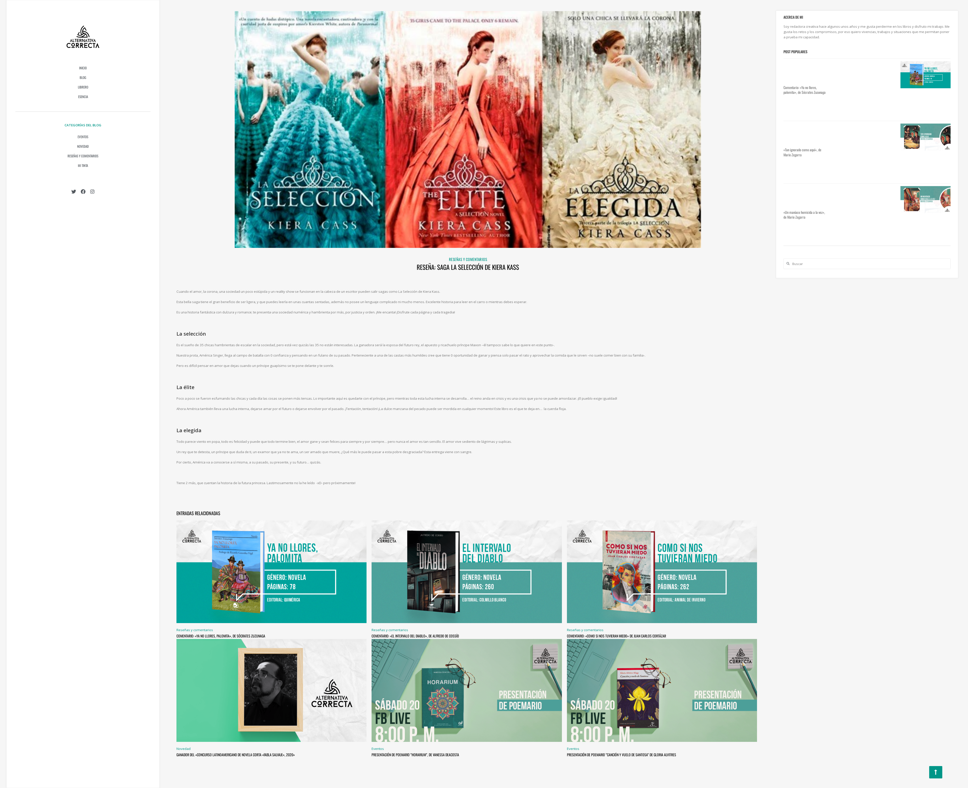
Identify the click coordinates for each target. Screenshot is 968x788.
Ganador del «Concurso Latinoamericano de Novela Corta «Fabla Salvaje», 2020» (235, 754)
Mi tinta (83, 165)
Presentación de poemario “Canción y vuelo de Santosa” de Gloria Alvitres (621, 754)
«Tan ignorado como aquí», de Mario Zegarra (802, 152)
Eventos (83, 136)
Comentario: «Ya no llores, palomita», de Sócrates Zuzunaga (220, 635)
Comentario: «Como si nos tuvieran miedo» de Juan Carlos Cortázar (616, 635)
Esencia (83, 96)
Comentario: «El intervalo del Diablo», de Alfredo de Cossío (415, 635)
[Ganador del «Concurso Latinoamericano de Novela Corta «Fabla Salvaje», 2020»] (271, 690)
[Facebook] (83, 191)
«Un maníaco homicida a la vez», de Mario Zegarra (804, 215)
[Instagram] (92, 191)
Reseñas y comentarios (83, 155)
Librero (83, 87)
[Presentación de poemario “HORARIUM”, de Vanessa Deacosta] (467, 690)
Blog (83, 77)
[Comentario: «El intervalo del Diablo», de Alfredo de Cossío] (467, 571)
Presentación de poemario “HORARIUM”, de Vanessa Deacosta (415, 754)
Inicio (83, 67)
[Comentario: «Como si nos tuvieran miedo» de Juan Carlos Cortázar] (662, 571)
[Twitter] (73, 191)
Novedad (83, 146)
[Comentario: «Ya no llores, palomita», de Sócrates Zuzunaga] (271, 571)
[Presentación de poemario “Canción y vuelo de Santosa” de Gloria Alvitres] (662, 690)
